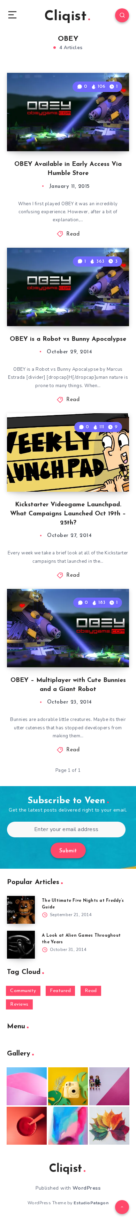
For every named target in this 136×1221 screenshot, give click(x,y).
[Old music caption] (109, 1086)
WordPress (87, 1188)
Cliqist (65, 17)
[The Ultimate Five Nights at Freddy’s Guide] (21, 910)
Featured (60, 990)
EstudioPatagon (91, 1203)
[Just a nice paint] (68, 1126)
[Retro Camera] (68, 1086)
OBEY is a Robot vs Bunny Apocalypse (68, 339)
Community (23, 990)
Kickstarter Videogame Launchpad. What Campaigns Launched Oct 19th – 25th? (68, 514)
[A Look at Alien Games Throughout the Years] (21, 945)
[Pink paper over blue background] (27, 1086)
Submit (68, 851)
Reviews (19, 1004)
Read (73, 234)
